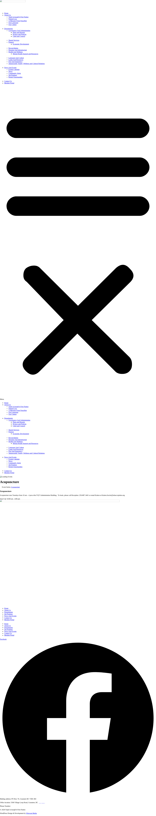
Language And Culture (16, 58)
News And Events (10, 68)
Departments (8, 29)
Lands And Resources (15, 60)
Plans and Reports (19, 32)
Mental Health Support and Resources (25, 54)
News (10, 71)
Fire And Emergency (15, 62)
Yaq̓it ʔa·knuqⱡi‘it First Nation (18, 17)
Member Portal (9, 83)
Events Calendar (14, 69)
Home (6, 13)
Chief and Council (19, 36)
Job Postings (12, 75)
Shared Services (13, 40)
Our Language (13, 23)
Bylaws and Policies (19, 34)
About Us (7, 15)
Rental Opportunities (15, 77)
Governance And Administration (19, 30)
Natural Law (12, 19)
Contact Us (8, 81)
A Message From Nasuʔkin (17, 21)
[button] (78, 243)
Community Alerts (14, 73)
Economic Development (21, 44)
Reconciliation (13, 48)
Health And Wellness (15, 52)
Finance (11, 42)
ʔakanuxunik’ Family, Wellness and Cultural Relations (26, 63)
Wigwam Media (31, 813)
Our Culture (12, 25)
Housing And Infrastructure (17, 50)
